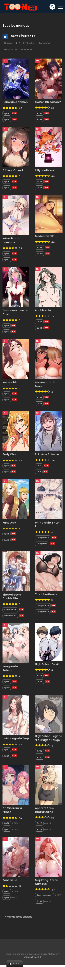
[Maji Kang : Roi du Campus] (48, 856)
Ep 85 (39, 403)
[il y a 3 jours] (47, 247)
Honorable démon (15, 102)
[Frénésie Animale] (48, 430)
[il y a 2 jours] (46, 181)
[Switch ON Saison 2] (48, 78)
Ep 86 (39, 397)
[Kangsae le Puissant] (15, 642)
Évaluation (29, 43)
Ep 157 (39, 757)
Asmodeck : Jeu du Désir (15, 312)
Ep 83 (39, 181)
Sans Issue (9, 880)
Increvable (10, 382)
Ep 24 (7, 187)
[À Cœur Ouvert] (15, 146)
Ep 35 (6, 113)
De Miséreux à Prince (12, 810)
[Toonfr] (20, 6)
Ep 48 (39, 113)
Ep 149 (39, 253)
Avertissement (44, 895)
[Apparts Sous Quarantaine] (48, 784)
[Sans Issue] (15, 856)
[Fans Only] (15, 499)
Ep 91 (6, 897)
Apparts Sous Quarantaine (44, 810)
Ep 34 (7, 119)
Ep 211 (39, 675)
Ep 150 (39, 247)
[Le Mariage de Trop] (15, 715)
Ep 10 (39, 465)
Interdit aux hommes (10, 240)
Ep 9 (39, 471)
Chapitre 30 (43, 605)
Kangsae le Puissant (10, 668)
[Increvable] (15, 358)
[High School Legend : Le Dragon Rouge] (48, 713)
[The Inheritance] (48, 570)
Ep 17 (6, 471)
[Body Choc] (15, 430)
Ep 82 (39, 187)
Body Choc (9, 454)
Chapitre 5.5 (43, 537)
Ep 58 (6, 823)
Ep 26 (39, 328)
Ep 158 (39, 751)
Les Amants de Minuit (45, 384)
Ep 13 (6, 331)
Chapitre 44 (10, 615)
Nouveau (26, 49)
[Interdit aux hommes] (15, 215)
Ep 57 (6, 749)
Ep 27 (39, 321)
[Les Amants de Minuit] (48, 358)
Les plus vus (11, 49)
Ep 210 (39, 681)
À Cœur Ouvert (12, 170)
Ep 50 (7, 681)
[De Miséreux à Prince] (15, 784)
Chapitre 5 (42, 543)
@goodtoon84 (32, 957)
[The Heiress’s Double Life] (16, 570)
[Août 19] (14, 681)
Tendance (45, 43)
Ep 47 (39, 119)
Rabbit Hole (43, 310)
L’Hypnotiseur (44, 170)
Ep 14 (6, 325)
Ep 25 (6, 181)
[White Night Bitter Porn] (48, 499)
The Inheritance (46, 594)
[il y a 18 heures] (14, 113)
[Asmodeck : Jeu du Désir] (15, 287)
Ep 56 (6, 756)
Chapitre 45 (10, 609)
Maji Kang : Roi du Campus (46, 882)
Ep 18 (6, 465)
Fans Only (9, 523)
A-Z (18, 43)
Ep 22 (6, 399)
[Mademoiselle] (48, 213)
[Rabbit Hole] (48, 287)
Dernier (8, 43)
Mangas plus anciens (19, 916)
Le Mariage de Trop (15, 738)
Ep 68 (6, 253)
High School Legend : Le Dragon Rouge (48, 738)
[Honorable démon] (15, 78)
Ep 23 (6, 393)
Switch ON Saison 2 (48, 102)
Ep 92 (6, 891)
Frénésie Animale (47, 454)
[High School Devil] (48, 641)
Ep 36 (39, 901)
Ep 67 (6, 259)
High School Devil (46, 664)
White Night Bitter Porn (47, 524)
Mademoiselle (44, 236)
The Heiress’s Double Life (11, 596)
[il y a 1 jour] (54, 537)
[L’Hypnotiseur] (48, 146)
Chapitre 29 (43, 611)
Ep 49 (7, 687)
